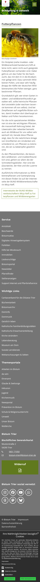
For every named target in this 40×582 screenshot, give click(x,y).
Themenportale (11, 362)
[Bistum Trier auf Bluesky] (20, 500)
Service (6, 219)
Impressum (5, 561)
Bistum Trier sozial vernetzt (18, 484)
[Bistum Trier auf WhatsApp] (28, 492)
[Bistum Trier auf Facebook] (13, 492)
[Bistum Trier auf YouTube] (20, 492)
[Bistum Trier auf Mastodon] (13, 500)
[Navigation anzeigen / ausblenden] (34, 4)
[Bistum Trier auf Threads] (5, 500)
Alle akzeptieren (28, 578)
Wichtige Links (10, 291)
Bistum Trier (9, 434)
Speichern (9, 578)
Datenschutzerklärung (12, 558)
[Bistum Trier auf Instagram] (5, 492)
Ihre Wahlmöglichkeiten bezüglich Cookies (20, 535)
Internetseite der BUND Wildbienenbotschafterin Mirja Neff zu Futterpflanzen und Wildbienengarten (19, 193)
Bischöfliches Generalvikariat (17, 440)
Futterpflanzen (11, 24)
